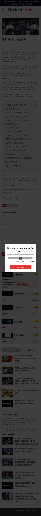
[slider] (20, 258)
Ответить (20, 267)
